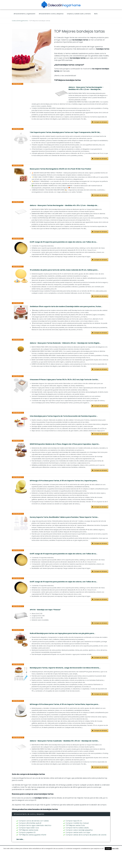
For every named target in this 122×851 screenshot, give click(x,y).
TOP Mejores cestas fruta (75, 825)
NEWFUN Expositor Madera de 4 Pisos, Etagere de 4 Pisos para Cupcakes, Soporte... (65, 444)
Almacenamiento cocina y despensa (51, 14)
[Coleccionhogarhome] (61, 4)
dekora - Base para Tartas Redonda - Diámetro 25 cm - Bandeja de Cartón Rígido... (65, 343)
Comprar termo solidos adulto (77, 828)
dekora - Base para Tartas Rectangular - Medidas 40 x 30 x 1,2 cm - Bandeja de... (86, 88)
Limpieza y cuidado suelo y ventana (79, 14)
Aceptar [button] (108, 848)
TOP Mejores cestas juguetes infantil (32, 835)
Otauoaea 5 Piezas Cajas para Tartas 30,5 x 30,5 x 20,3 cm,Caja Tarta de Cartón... (64, 379)
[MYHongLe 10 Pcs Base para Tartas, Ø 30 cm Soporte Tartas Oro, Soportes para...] (21, 487)
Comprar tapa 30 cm (74, 821)
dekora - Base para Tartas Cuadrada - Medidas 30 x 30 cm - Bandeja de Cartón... (64, 741)
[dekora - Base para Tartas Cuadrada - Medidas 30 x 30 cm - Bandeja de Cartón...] (21, 747)
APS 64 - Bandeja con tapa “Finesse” (45, 610)
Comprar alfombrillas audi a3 (30, 823)
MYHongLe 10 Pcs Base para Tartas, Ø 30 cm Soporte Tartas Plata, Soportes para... (64, 704)
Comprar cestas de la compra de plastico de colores (86, 835)
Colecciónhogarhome (20, 21)
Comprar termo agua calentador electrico (35, 825)
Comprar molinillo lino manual (77, 823)
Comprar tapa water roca (29, 828)
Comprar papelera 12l (27, 832)
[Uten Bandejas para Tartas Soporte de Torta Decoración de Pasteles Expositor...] (21, 422)
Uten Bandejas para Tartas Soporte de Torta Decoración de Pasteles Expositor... (64, 416)
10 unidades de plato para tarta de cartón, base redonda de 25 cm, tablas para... (64, 270)
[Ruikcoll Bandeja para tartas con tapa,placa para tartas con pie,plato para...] (21, 639)
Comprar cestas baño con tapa (78, 832)
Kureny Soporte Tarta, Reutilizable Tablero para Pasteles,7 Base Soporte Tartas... (64, 517)
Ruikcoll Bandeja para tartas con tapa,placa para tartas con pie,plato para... (62, 633)
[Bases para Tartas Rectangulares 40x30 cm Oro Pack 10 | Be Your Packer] (21, 175)
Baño (96, 14)
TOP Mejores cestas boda (28, 830)
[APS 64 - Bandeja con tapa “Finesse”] (21, 616)
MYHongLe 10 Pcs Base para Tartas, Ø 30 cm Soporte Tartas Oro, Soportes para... (64, 481)
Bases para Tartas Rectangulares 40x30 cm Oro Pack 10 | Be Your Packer (60, 169)
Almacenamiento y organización (24, 14)
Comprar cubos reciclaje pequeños (79, 830)
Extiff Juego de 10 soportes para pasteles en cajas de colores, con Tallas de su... (63, 242)
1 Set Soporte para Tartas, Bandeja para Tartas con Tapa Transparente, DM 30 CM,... (65, 132)
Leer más (115, 848)
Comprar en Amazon (100, 122)
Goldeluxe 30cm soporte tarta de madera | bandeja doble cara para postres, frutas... (66, 306)
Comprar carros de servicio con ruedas (34, 821)
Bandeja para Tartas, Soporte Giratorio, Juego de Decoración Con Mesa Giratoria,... (65, 668)
